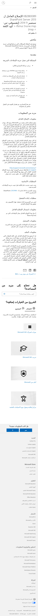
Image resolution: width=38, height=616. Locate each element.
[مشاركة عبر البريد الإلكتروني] (25, 270)
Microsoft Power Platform (28, 567)
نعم (26, 430)
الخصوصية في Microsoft (29, 590)
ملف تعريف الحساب (30, 467)
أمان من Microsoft (30, 382)
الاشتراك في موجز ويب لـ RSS (24, 274)
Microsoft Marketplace (29, 563)
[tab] (30, 308)
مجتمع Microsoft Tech (30, 560)
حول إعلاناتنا (23, 614)
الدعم (34, 7)
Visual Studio (32, 573)
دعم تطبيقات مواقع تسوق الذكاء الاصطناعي (24, 556)
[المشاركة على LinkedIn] (30, 270)
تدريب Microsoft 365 (29, 357)
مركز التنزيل (32, 471)
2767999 (14, 191)
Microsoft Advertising (29, 533)
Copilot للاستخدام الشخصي (28, 451)
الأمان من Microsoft (30, 520)
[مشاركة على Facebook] (34, 270)
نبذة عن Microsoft (30, 586)
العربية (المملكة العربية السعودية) (24, 599)
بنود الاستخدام (11, 610)
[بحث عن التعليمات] (30, 2)
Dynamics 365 (31, 527)
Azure (34, 523)
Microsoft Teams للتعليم (29, 490)
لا (12, 430)
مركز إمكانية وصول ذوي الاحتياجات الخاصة (23, 407)
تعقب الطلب (32, 474)
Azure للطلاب (32, 507)
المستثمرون (32, 593)
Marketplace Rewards (29, 570)
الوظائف (33, 583)
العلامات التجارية (31, 614)
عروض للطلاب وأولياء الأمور (28, 504)
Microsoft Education (30, 484)
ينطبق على (31, 33)
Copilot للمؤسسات (30, 447)
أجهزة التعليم (32, 487)
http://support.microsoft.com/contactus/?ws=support (23, 169)
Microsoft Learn (31, 553)
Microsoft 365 (31, 454)
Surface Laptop (31, 444)
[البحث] (4, 294)
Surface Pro (32, 441)
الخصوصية (19, 610)
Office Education (31, 497)
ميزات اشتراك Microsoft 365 (27, 332)
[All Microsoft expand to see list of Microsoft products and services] (35, 2)
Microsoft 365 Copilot (29, 537)
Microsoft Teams (31, 540)
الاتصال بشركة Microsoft (29, 610)
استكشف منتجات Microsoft (28, 458)
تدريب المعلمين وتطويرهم (28, 500)
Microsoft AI (32, 517)
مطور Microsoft (31, 550)
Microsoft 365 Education (29, 494)
